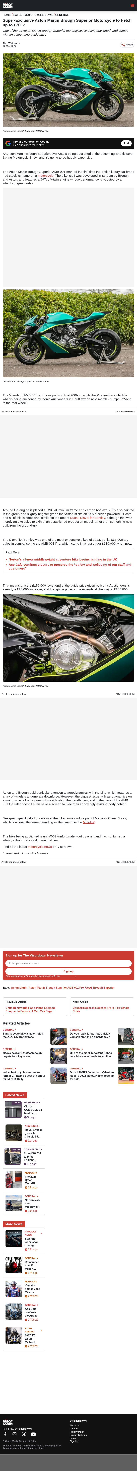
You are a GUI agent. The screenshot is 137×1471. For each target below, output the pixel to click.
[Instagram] (15, 1435)
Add (126, 143)
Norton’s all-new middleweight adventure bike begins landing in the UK (63, 559)
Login (73, 1438)
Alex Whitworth (11, 43)
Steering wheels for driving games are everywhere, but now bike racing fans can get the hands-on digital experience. (33, 1242)
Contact (74, 1428)
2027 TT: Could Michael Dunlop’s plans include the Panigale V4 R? (33, 1339)
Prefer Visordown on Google (31, 141)
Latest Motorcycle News (33, 15)
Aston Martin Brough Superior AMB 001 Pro (56, 987)
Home (7, 15)
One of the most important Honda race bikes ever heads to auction (91, 1055)
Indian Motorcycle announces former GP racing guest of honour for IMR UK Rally (24, 1076)
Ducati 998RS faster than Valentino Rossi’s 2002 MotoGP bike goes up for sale (92, 1076)
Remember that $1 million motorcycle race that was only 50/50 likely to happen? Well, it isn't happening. (33, 1266)
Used (88, 987)
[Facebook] (6, 1435)
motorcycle (45, 175)
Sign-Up (74, 1441)
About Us (75, 1425)
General (62, 15)
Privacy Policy (68, 976)
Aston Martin (19, 987)
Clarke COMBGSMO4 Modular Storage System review (33, 1110)
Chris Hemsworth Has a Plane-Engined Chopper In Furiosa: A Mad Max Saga (30, 1009)
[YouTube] (34, 1435)
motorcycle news (40, 846)
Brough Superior (104, 987)
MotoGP (88, 822)
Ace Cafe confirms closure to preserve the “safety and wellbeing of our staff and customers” (33, 1312)
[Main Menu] (132, 5)
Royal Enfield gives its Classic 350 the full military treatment (33, 1133)
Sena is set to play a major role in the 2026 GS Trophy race (23, 1035)
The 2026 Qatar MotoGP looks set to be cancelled (33, 1180)
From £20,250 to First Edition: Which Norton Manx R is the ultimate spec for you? (32, 1157)
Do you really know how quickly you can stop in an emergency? (90, 1035)
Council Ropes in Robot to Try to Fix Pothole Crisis (101, 1009)
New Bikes (31, 1126)
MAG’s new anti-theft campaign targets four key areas (22, 1055)
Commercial (32, 1149)
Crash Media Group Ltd (17, 1441)
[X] (24, 1435)
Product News (30, 1233)
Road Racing (29, 1330)
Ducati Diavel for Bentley (87, 518)
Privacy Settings (78, 1435)
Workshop (31, 1102)
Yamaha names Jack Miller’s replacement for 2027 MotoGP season (33, 1289)
